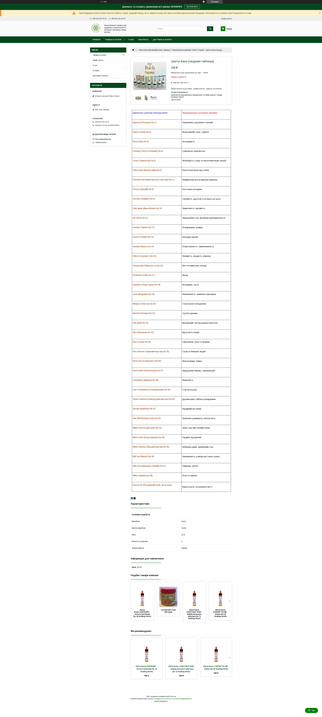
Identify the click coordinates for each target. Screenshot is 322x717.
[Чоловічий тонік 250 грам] (168, 594)
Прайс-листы (98, 60)
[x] (135, 499)
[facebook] (132, 499)
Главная (96, 40)
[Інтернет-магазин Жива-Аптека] (95, 33)
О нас (131, 40)
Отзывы (96, 71)
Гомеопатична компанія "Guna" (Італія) (188, 50)
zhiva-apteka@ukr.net (103, 139)
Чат (313, 710)
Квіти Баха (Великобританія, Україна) (154, 50)
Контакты (143, 40)
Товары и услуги (113, 40)
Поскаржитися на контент (163, 699)
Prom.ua (173, 696)
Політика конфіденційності (182, 699)
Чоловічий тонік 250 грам (168, 611)
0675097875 (192, 7)
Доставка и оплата (162, 40)
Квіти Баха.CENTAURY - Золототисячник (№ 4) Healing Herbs (142, 613)
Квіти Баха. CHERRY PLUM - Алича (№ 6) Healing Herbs (220, 613)
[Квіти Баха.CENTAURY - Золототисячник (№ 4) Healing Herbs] (142, 594)
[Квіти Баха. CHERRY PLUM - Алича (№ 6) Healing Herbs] (220, 594)
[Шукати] (210, 28)
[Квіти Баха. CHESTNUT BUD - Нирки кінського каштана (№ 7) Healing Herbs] (194, 594)
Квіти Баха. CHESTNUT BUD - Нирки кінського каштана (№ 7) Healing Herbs (194, 614)
